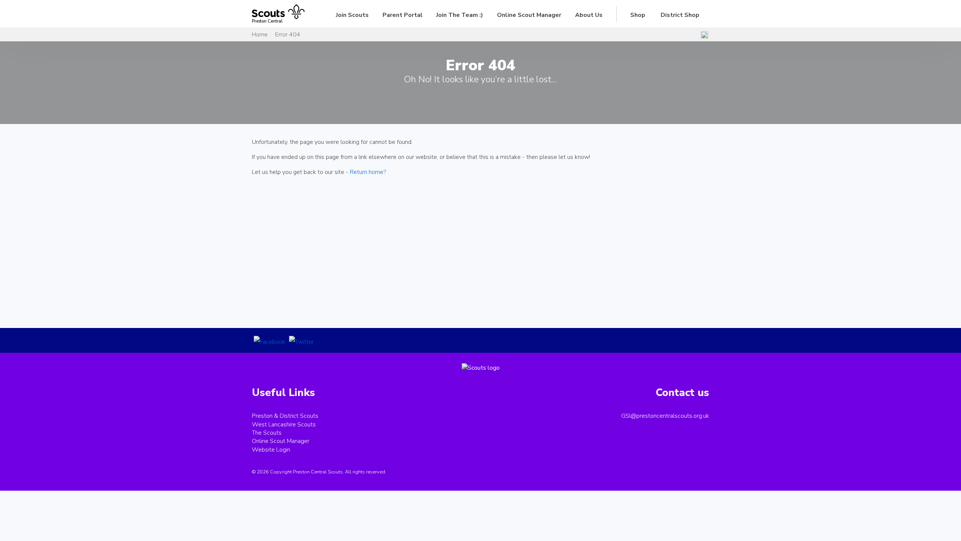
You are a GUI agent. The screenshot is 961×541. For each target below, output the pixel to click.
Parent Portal (403, 15)
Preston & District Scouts (285, 416)
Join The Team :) (459, 15)
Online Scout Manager (529, 15)
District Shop (680, 15)
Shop (637, 15)
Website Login (271, 450)
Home (260, 34)
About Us (589, 15)
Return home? (368, 172)
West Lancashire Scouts (284, 424)
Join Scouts (352, 15)
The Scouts (267, 433)
